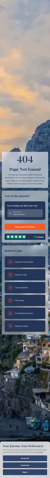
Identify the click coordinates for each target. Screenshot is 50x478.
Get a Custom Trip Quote (25, 227)
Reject (25, 472)
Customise (25, 465)
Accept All (25, 458)
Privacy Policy (39, 452)
